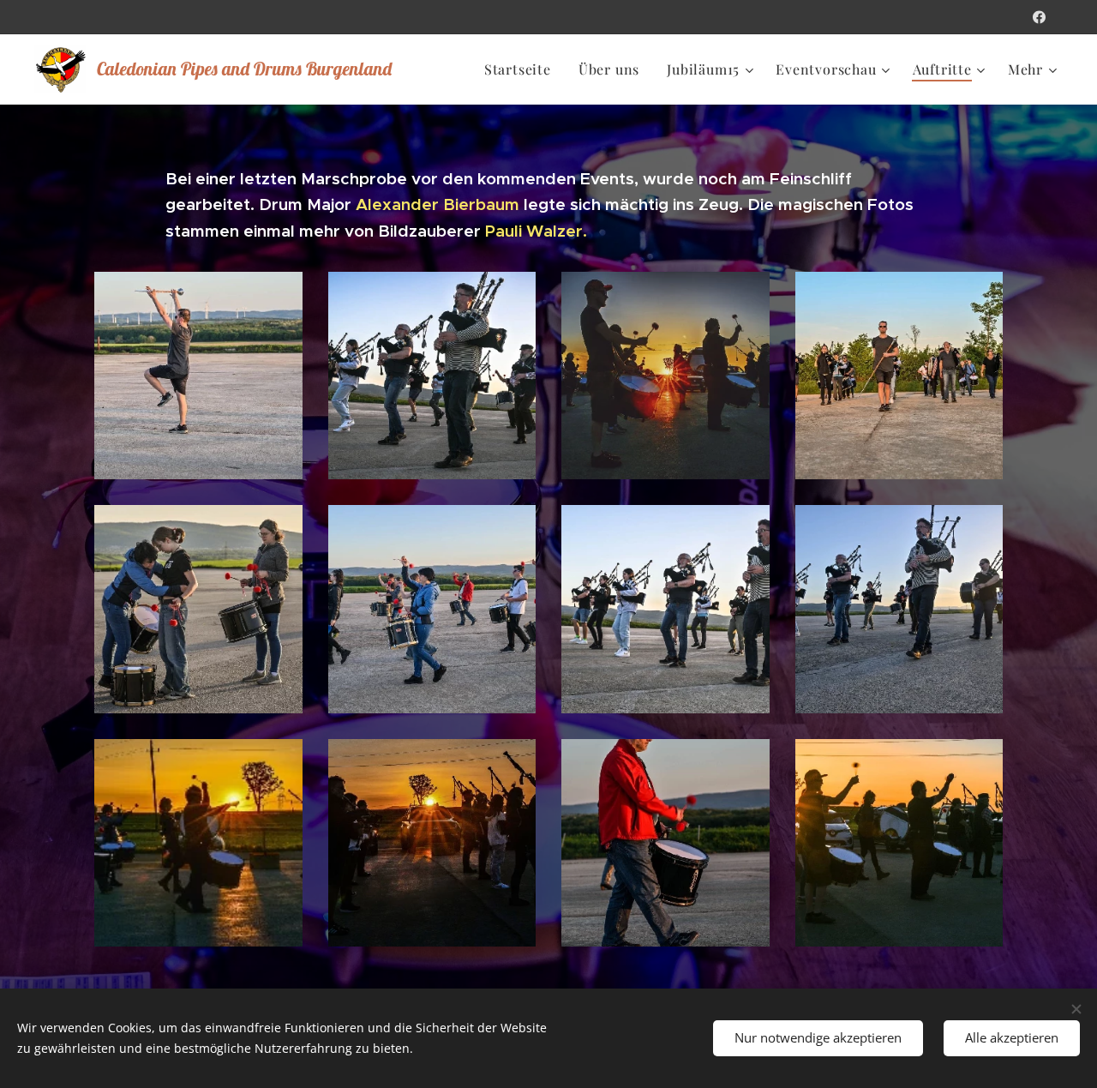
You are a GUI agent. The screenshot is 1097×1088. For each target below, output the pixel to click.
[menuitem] (522, 69)
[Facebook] (1039, 17)
